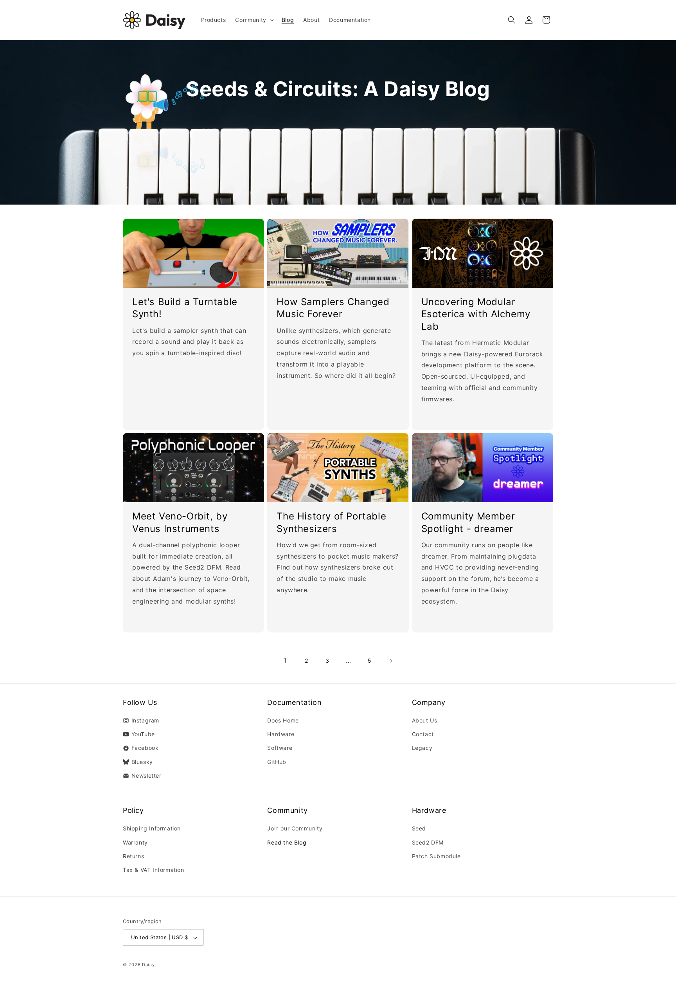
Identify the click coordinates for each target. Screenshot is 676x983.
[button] (253, 20)
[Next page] (390, 660)
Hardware (280, 734)
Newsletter (146, 775)
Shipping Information (152, 828)
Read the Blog (286, 842)
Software (279, 747)
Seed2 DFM (428, 842)
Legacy (422, 747)
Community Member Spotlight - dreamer (468, 522)
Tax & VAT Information (153, 869)
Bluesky (142, 761)
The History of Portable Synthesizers (331, 522)
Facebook (144, 747)
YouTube (143, 734)
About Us (424, 720)
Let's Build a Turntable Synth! (184, 308)
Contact (423, 734)
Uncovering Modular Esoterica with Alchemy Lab (475, 314)
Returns (133, 856)
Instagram (145, 720)
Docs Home (282, 720)
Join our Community (294, 828)
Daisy (148, 965)
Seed (419, 828)
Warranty (135, 842)
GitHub (276, 761)
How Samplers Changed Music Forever (333, 308)
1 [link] (285, 660)
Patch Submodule (436, 856)
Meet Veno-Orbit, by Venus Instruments (179, 522)
